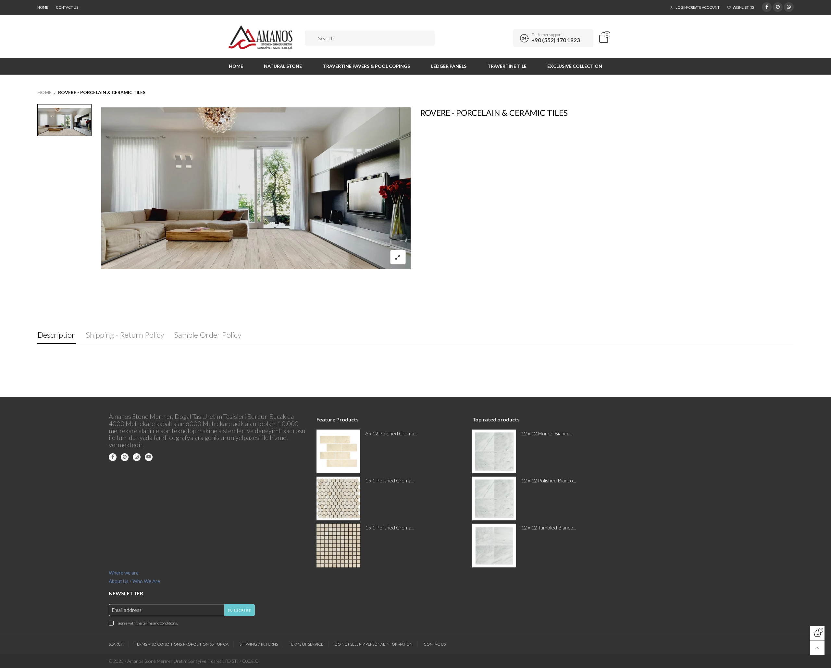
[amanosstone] (261, 37)
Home (42, 7)
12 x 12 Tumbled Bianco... (548, 527)
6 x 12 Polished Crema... (391, 433)
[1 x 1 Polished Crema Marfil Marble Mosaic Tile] (338, 545)
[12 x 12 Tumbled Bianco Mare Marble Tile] (494, 545)
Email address (127, 610)
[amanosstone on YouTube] (149, 457)
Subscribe (239, 610)
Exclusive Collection (574, 66)
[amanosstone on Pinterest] (125, 457)
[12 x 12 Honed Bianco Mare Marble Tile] (494, 451)
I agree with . (147, 623)
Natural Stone (283, 66)
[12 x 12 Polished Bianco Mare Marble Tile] (494, 498)
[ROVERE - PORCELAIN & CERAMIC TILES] (256, 188)
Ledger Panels (448, 66)
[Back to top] (817, 648)
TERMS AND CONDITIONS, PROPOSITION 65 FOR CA (182, 644)
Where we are (124, 573)
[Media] (398, 257)
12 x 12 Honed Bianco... (547, 433)
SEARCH (116, 644)
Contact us (67, 7)
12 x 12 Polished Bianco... (548, 480)
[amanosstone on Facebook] (113, 457)
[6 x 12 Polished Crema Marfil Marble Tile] (338, 451)
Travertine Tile (507, 66)
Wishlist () (743, 7)
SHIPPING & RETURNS (259, 644)
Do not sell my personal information (373, 644)
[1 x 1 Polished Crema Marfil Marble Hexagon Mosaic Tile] (338, 498)
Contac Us (435, 644)
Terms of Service (306, 644)
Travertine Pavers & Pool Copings (366, 66)
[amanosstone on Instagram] (137, 457)
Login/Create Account (698, 7)
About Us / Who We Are (134, 581)
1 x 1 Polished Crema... (389, 480)
